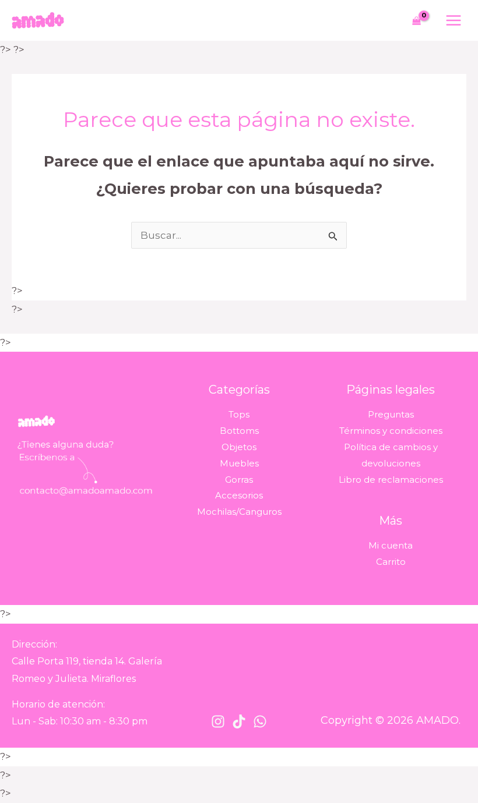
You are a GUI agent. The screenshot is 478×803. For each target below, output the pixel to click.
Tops (239, 414)
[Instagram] (218, 721)
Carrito (391, 561)
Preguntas (391, 414)
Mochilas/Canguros (239, 511)
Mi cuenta (390, 545)
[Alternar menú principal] (453, 20)
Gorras (239, 479)
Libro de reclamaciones (391, 479)
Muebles (239, 463)
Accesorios (239, 495)
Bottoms (239, 430)
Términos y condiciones (390, 430)
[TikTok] (239, 721)
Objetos (239, 446)
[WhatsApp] (260, 721)
